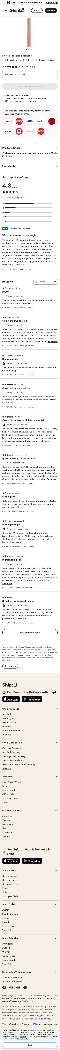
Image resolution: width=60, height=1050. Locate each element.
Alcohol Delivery (11, 752)
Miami (5, 918)
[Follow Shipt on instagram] (11, 988)
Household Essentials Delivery (18, 764)
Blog (4, 828)
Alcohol (6, 714)
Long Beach (9, 960)
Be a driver (8, 880)
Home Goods (9, 722)
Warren (6, 952)
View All (6, 735)
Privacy (25, 1024)
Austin (5, 910)
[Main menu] (6, 10)
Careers (6, 820)
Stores (5, 786)
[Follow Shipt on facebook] (4, 988)
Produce (6, 726)
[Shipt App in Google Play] (32, 699)
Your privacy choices (47, 1024)
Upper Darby (9, 956)
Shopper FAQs (10, 896)
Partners (7, 832)
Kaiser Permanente (12, 977)
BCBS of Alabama (12, 982)
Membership (9, 790)
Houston (7, 922)
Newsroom (8, 824)
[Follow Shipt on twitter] (25, 988)
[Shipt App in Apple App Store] (11, 699)
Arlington (7, 944)
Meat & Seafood (11, 731)
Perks (5, 888)
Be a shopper (9, 876)
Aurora (6, 948)
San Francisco (10, 914)
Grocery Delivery (11, 748)
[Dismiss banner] (4, 2)
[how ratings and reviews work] (22, 197)
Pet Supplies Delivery (13, 756)
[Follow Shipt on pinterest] (18, 988)
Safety (6, 892)
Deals (5, 802)
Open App (52, 2)
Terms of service (10, 1024)
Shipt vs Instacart (12, 798)
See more (53, 342)
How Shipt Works (11, 782)
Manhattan (8, 926)
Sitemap (7, 836)
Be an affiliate (10, 884)
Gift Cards (8, 794)
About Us (7, 816)
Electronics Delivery (13, 760)
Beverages (8, 718)
